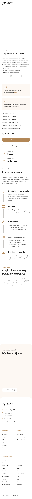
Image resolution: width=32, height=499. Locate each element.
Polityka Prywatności (22, 439)
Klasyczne (19, 476)
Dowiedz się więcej (10, 390)
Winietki (19, 471)
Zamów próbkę (16, 146)
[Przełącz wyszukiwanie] (22, 3)
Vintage (3, 468)
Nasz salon (4, 445)
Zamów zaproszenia (16, 139)
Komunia (4, 471)
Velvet (18, 482)
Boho (18, 460)
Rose (18, 479)
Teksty (3, 437)
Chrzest (18, 468)
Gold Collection (20, 473)
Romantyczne (5, 465)
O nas (3, 442)
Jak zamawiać (5, 434)
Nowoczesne (19, 462)
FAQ (3, 439)
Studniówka (4, 482)
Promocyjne (4, 460)
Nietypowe (19, 465)
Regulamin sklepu (21, 437)
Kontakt (4, 448)
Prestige (4, 479)
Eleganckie (4, 462)
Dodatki (4, 473)
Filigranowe (19, 484)
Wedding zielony (6, 484)
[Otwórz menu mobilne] (29, 3)
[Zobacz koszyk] (25, 3)
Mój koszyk (20, 434)
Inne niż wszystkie (6, 476)
